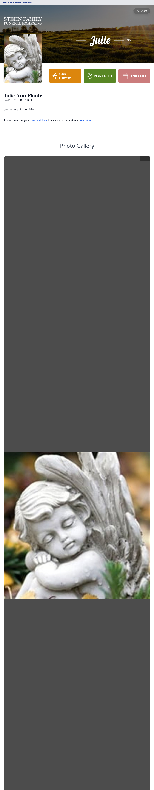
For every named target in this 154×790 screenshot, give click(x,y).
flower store (85, 120)
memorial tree (40, 120)
